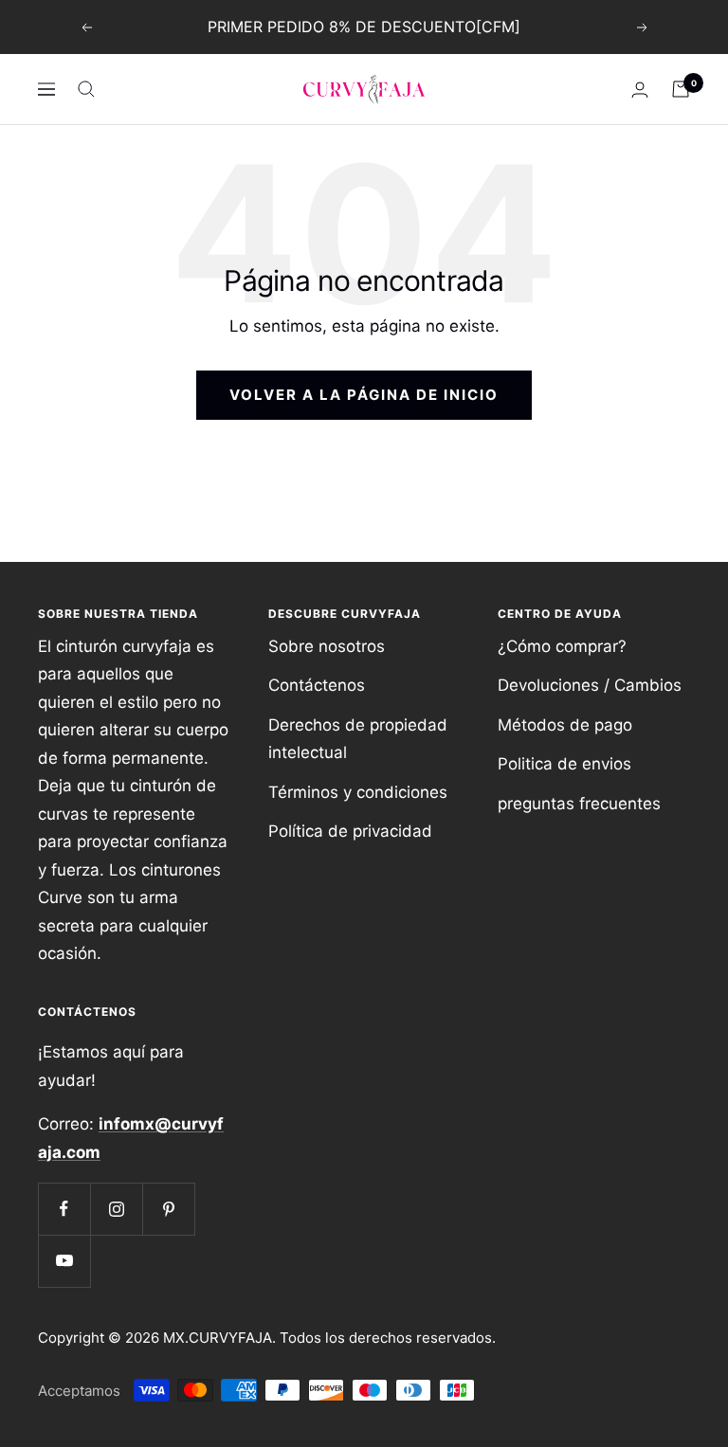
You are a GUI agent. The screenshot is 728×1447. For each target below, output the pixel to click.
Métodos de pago (565, 724)
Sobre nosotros (326, 646)
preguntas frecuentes (579, 803)
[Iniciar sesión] (639, 89)
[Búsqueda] (86, 89)
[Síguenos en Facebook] (64, 1209)
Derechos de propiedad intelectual (357, 738)
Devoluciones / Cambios (590, 685)
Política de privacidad (350, 831)
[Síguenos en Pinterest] (168, 1209)
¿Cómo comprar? (562, 646)
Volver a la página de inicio (364, 395)
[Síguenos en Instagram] (116, 1209)
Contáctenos (316, 685)
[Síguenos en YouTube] (64, 1261)
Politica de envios (564, 763)
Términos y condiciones (357, 792)
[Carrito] (680, 89)
